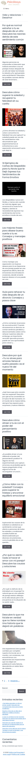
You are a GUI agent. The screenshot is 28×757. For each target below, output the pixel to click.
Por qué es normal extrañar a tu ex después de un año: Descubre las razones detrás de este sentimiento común (13, 32)
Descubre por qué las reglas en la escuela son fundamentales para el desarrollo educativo (13, 724)
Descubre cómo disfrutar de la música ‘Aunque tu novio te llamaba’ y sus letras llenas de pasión (14, 730)
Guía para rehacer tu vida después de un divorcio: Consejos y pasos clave (13, 296)
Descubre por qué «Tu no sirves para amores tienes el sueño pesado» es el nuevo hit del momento (13, 362)
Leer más (7, 84)
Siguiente (15, 681)
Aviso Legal (7, 754)
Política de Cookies (18, 754)
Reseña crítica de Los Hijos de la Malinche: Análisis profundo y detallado (12, 712)
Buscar (5, 688)
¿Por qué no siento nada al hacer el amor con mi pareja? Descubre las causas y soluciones (13, 561)
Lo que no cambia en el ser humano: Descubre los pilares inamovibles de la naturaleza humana (14, 718)
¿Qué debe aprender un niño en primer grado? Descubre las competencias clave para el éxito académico (12, 705)
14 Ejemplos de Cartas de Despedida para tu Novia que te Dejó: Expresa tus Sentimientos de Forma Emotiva (13, 170)
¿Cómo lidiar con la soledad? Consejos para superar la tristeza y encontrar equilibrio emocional (13, 490)
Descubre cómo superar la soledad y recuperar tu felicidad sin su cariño (13, 98)
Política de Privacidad (16, 752)
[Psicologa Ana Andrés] (10, 3)
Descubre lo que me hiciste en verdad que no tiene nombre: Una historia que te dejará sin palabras (13, 620)
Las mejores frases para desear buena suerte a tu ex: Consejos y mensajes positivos (13, 233)
